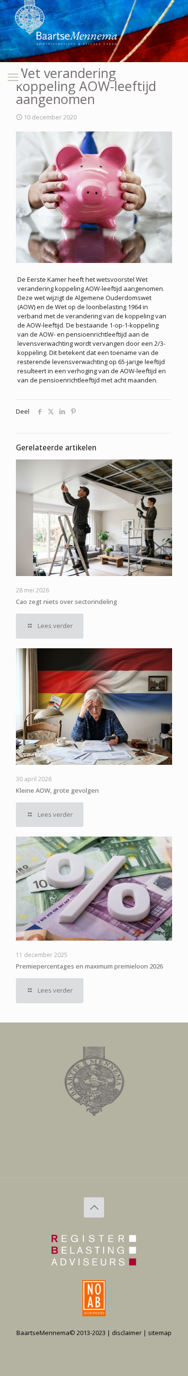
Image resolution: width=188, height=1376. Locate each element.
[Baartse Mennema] (37, 64)
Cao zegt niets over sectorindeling (66, 601)
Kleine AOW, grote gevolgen (57, 790)
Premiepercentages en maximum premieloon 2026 (89, 966)
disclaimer (127, 1332)
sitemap (160, 1332)
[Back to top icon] (94, 1207)
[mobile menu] (13, 76)
